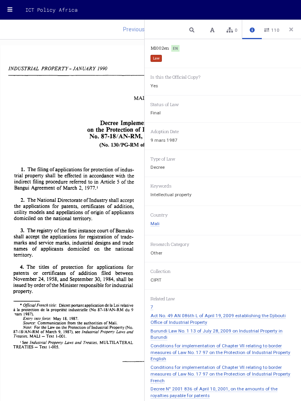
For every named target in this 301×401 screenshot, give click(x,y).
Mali (155, 223)
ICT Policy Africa (51, 9)
